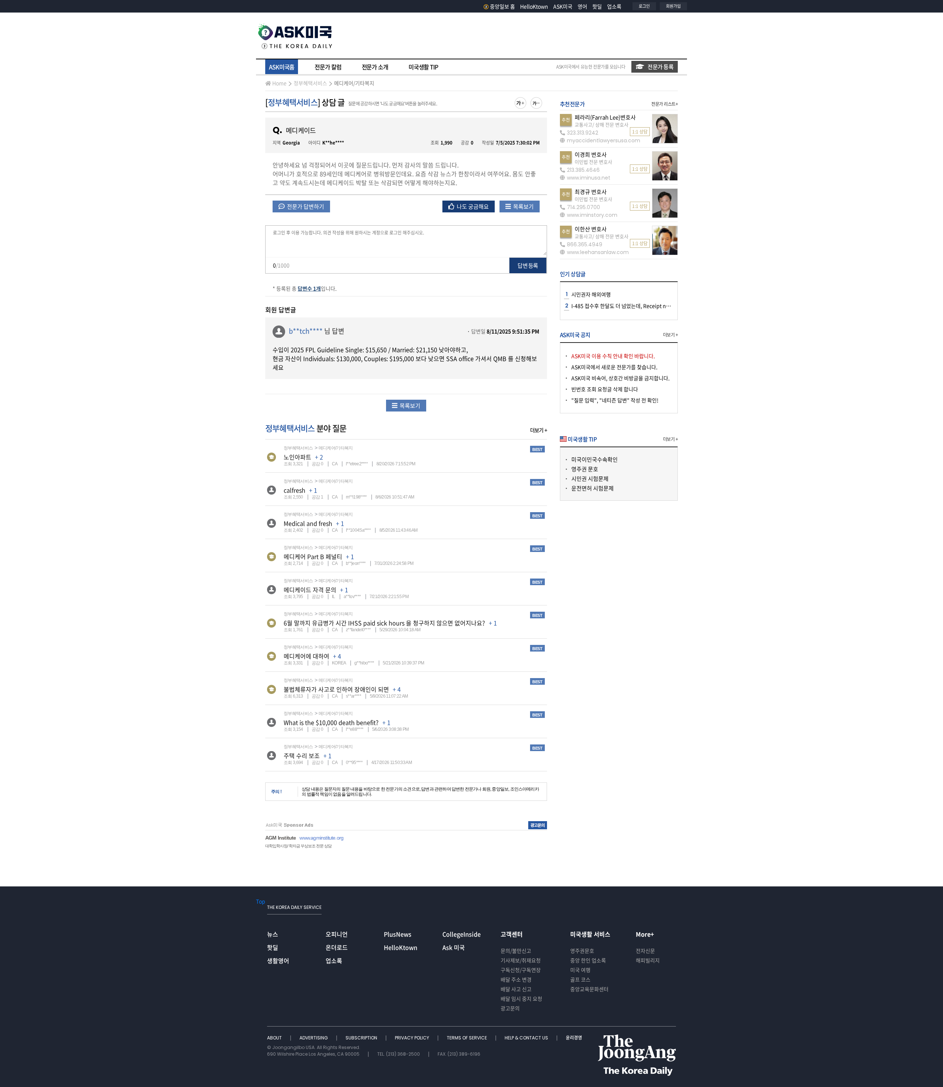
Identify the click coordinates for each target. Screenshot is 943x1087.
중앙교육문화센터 (589, 989)
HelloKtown (534, 6)
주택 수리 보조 (302, 755)
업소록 (614, 6)
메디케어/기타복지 (354, 83)
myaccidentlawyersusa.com (603, 140)
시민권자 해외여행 (591, 294)
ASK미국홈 (281, 66)
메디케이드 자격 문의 (310, 589)
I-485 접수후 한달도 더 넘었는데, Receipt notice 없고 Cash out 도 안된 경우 (654, 305)
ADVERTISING (314, 1038)
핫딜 (597, 6)
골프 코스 (580, 979)
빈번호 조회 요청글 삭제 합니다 (604, 389)
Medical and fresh (308, 523)
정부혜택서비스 (310, 83)
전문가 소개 (375, 66)
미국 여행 (580, 969)
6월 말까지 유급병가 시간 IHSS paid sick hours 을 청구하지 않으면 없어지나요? (384, 622)
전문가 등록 (660, 67)
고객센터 (512, 934)
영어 (582, 6)
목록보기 (523, 206)
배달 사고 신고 (516, 989)
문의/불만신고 (516, 950)
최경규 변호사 (591, 192)
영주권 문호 (584, 469)
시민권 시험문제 (590, 479)
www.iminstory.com (592, 215)
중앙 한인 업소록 (588, 960)
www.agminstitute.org (321, 838)
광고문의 (510, 1008)
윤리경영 (574, 1038)
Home (279, 83)
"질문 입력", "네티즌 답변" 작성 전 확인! (615, 400)
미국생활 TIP (423, 66)
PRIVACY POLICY (412, 1038)
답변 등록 (528, 265)
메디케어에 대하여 (306, 656)
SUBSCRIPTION (362, 1038)
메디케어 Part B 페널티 (313, 556)
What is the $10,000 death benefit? (331, 722)
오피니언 (337, 934)
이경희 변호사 (591, 154)
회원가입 (673, 6)
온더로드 (337, 947)
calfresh (294, 490)
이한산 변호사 (591, 229)
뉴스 (272, 934)
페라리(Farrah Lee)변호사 (605, 117)
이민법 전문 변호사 (593, 161)
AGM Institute (280, 838)
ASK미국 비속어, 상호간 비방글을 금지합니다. (620, 378)
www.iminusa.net (588, 177)
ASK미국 (562, 6)
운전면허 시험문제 (592, 488)
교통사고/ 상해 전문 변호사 (601, 124)
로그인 (644, 6)
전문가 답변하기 (305, 206)
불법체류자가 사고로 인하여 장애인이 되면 (336, 689)
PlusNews (397, 934)
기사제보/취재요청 (521, 960)
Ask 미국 (453, 947)
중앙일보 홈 (502, 6)
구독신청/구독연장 (521, 969)
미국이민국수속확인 (594, 459)
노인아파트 (297, 456)
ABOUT (275, 1038)
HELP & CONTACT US (527, 1038)
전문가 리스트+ (664, 104)
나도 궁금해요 (472, 206)
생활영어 (278, 960)
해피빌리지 (648, 960)
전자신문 (645, 950)
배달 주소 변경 (516, 979)
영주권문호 (582, 950)
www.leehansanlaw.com (598, 252)
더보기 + (538, 430)
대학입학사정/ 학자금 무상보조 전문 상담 (298, 846)
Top (260, 901)
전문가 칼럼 (328, 66)
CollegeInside (461, 934)
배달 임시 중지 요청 (521, 998)
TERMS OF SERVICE (467, 1038)
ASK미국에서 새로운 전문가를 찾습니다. (614, 367)
